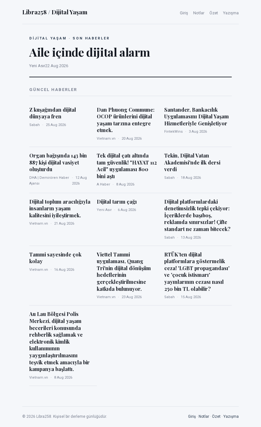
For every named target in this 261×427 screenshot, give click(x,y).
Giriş (184, 12)
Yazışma (231, 12)
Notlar (198, 12)
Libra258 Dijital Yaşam (55, 12)
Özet (213, 12)
